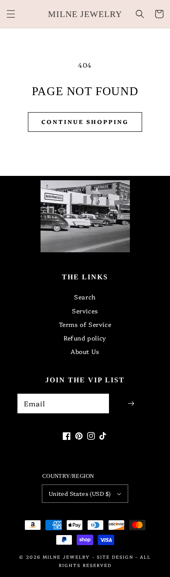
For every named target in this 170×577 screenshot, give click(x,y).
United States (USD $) (79, 493)
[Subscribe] (131, 403)
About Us (85, 351)
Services (85, 310)
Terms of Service (85, 324)
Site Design (115, 557)
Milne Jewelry (66, 557)
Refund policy (85, 337)
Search (85, 296)
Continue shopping (85, 121)
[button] (10, 14)
